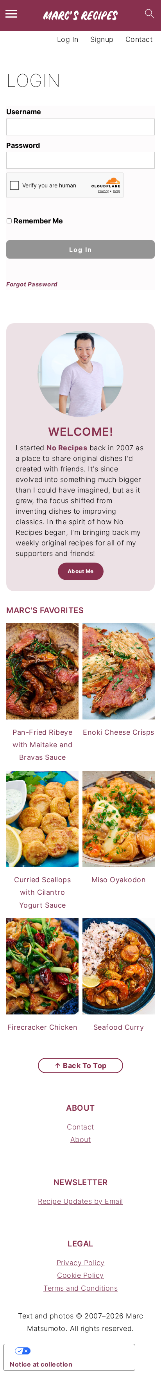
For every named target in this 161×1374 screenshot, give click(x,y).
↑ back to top (80, 1065)
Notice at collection (41, 1364)
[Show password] (140, 160)
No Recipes (67, 448)
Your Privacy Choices (76, 1351)
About (80, 1139)
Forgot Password (32, 284)
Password (23, 145)
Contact (80, 1127)
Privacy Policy (81, 1263)
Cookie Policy (80, 1275)
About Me (81, 571)
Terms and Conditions (80, 1288)
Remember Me (37, 221)
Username (23, 112)
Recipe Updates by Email (80, 1201)
